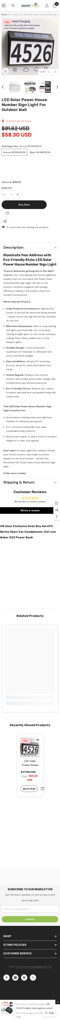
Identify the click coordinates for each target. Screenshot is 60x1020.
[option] (30, 47)
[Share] (4, 221)
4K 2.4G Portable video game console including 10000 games (35, 1008)
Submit (30, 919)
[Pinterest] (24, 977)
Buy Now (30, 1015)
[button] (49, 72)
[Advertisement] (30, 573)
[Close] (57, 1002)
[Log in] (47, 5)
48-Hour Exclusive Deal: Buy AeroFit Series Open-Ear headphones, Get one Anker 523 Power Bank (28, 531)
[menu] (4, 5)
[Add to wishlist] (7, 213)
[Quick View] (37, 739)
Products (15, 14)
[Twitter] (33, 977)
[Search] (13, 6)
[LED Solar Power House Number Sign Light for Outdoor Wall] (30, 747)
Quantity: (7, 187)
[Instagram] (15, 977)
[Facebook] (6, 977)
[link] (30, 697)
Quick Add (29, 788)
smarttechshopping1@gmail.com (34, 966)
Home (4, 14)
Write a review (30, 510)
